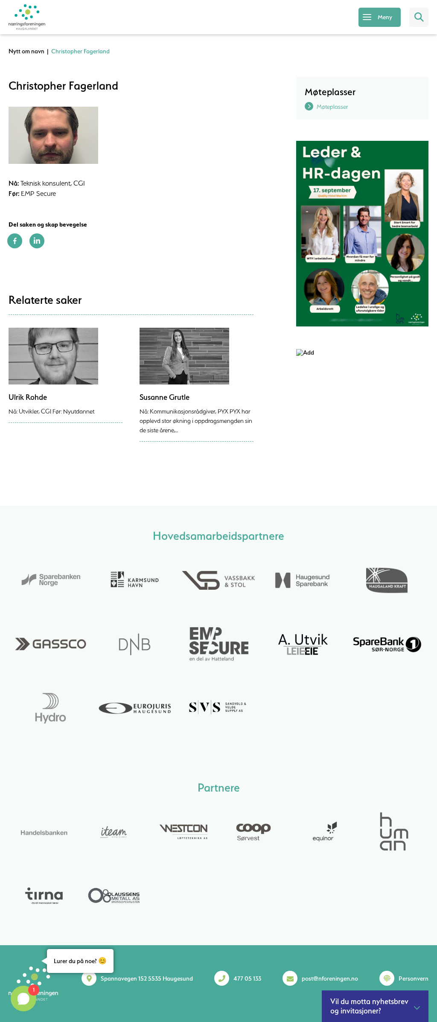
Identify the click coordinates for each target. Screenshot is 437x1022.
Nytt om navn (26, 51)
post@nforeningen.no (330, 978)
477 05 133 (247, 978)
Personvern (413, 978)
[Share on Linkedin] (36, 246)
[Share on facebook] (14, 246)
